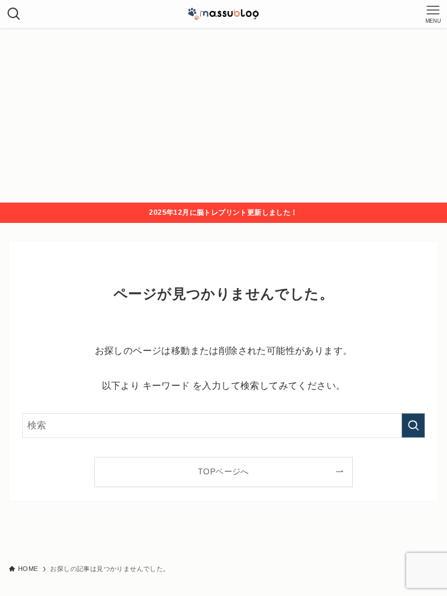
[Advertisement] (223, 115)
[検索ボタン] (14, 14)
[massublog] (223, 14)
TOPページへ (223, 471)
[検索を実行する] (413, 425)
